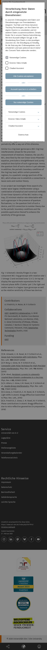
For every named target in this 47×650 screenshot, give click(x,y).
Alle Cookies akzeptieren (23, 76)
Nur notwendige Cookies (24, 102)
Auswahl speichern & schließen (23, 89)
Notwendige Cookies (18, 58)
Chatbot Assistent (17, 68)
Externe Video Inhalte (18, 63)
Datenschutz (23, 135)
